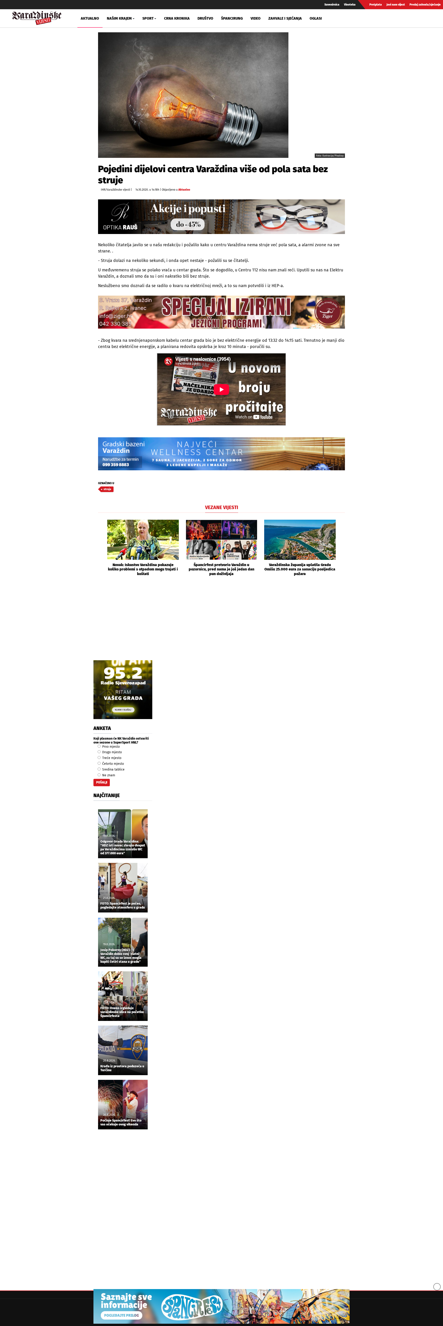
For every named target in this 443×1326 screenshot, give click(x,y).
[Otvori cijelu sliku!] (193, 95)
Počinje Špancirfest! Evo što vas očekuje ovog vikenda (120, 1122)
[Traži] (372, 18)
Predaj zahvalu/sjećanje (425, 4)
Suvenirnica (331, 4)
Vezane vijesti (221, 507)
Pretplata (375, 4)
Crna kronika (177, 18)
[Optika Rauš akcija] (221, 216)
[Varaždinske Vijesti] (36, 17)
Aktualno (90, 18)
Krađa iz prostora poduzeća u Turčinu (122, 1068)
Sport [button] (148, 18)
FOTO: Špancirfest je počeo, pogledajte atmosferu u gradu (122, 905)
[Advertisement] (221, 623)
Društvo (205, 18)
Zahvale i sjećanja (285, 18)
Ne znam (108, 775)
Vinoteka (350, 4)
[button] (101, 547)
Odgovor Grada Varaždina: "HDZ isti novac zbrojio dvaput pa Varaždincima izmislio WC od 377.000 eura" (122, 847)
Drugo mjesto (111, 752)
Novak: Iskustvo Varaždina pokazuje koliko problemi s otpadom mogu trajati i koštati (143, 569)
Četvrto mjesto (112, 764)
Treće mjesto (111, 758)
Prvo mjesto (110, 747)
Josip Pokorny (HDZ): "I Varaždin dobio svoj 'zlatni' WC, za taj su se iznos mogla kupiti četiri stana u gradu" (120, 955)
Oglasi (316, 18)
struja (107, 489)
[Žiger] (221, 312)
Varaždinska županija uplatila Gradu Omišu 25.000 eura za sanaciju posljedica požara (299, 569)
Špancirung (232, 18)
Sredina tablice (113, 769)
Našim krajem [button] (119, 18)
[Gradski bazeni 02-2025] (221, 453)
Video (255, 18)
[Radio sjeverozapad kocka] (122, 689)
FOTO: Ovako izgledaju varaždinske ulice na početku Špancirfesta (122, 1012)
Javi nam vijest (395, 4)
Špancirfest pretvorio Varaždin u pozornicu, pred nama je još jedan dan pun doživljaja (221, 569)
